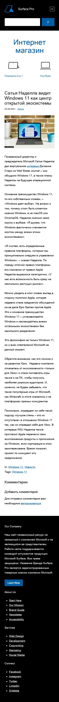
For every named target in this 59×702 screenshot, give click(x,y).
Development (17, 640)
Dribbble (14, 690)
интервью (33, 166)
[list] (29, 71)
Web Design (16, 636)
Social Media (17, 655)
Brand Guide (16, 609)
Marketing (15, 650)
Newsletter (15, 614)
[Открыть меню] (52, 9)
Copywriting (16, 645)
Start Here (15, 600)
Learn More (14, 582)
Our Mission (16, 605)
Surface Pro (26, 9)
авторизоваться (31, 503)
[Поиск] (48, 22)
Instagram (15, 676)
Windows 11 (15, 467)
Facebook (15, 671)
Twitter (13, 681)
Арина (21, 109)
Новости (30, 467)
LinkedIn (14, 685)
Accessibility (16, 619)
